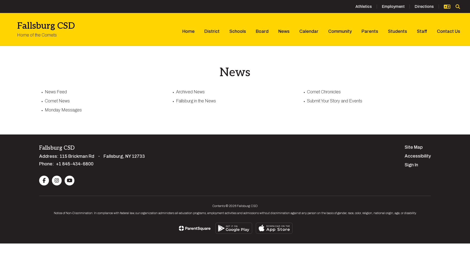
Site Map (414, 147)
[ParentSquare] (195, 228)
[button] (447, 7)
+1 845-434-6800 (75, 163)
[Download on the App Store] (274, 228)
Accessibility (418, 156)
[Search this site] (457, 6)
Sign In (411, 164)
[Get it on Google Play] (233, 228)
